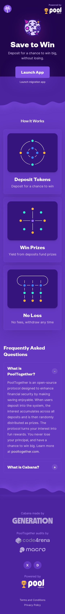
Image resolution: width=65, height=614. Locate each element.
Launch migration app (33, 81)
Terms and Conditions (32, 599)
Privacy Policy (32, 604)
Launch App (32, 72)
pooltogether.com (25, 451)
